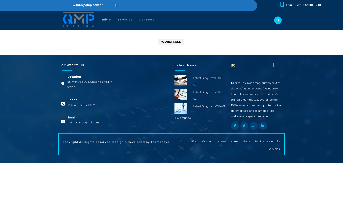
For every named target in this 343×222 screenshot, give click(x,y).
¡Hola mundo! (183, 117)
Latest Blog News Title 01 (209, 106)
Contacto (147, 19)
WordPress (171, 42)
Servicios (125, 19)
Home (222, 141)
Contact (207, 141)
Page (246, 141)
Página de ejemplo (267, 141)
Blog (194, 141)
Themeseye (159, 141)
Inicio (106, 19)
